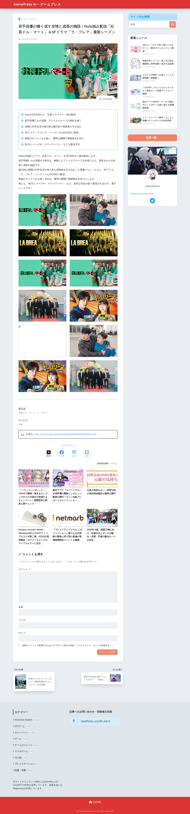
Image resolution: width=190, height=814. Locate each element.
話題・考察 (23, 770)
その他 (21, 757)
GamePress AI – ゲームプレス (37, 4)
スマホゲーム (24, 751)
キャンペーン (24, 732)
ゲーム (114, 463)
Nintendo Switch (26, 720)
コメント (24, 569)
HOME (96, 802)
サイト (22, 633)
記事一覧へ (152, 137)
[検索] (172, 24)
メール (22, 620)
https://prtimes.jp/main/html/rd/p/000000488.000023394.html (65, 434)
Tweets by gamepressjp (141, 194)
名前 (20, 607)
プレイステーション (27, 764)
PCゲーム (22, 726)
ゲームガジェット (26, 745)
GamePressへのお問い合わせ (95, 721)
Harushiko (152, 186)
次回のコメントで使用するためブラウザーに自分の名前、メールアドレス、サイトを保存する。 (67, 645)
